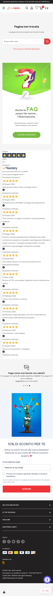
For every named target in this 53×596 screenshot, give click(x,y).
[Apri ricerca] (27, 8)
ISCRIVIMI (26, 489)
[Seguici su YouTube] (13, 541)
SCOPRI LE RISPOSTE (26, 135)
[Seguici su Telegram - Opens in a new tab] (23, 541)
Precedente (6, 177)
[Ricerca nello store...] (47, 41)
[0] (41, 8)
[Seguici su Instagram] (9, 541)
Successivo (16, 177)
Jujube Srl (24, 573)
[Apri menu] (3, 8)
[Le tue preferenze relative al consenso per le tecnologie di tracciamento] (4, 592)
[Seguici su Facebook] (4, 541)
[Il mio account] (31, 8)
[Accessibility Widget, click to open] (47, 580)
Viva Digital (19, 578)
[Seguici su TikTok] (18, 541)
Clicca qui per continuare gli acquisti (26, 49)
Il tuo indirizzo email (11, 462)
